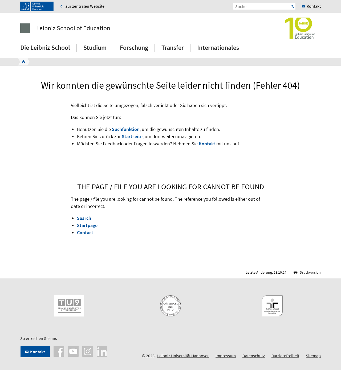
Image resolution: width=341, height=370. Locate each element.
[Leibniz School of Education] (22, 61)
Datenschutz (253, 355)
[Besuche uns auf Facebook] (58, 350)
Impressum (226, 355)
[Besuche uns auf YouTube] (73, 350)
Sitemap (313, 355)
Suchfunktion (126, 129)
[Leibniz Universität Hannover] (37, 6)
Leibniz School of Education (73, 28)
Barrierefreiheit (285, 355)
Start (292, 6)
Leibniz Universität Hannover (183, 355)
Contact (85, 232)
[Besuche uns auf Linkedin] (102, 350)
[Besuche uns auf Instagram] (87, 350)
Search (84, 218)
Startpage (87, 225)
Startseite (132, 136)
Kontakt (207, 144)
